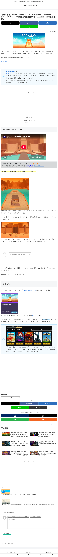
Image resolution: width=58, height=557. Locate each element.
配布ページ (4, 61)
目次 (27, 117)
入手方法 (26, 122)
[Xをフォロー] (43, 415)
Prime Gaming (10, 71)
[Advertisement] (29, 103)
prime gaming (11, 397)
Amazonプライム (11, 73)
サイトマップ (48, 552)
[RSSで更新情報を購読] (43, 419)
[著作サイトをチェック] (15, 415)
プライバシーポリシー (10, 552)
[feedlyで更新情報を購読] (15, 419)
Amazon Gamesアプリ (29, 290)
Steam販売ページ (39, 166)
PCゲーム (5, 397)
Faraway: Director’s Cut (30, 120)
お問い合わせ (29, 552)
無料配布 (4, 394)
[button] (38, 407)
